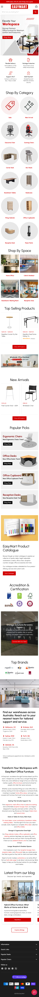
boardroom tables (30, 820)
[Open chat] (34, 992)
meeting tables (8, 822)
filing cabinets (9, 834)
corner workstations (19, 820)
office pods (18, 852)
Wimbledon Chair (28, 406)
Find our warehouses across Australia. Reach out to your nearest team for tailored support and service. (19, 717)
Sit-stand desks (7, 820)
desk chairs (33, 811)
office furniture (17, 783)
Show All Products (19, 347)
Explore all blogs (19, 930)
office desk (28, 825)
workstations (21, 858)
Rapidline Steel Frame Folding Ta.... (29, 335)
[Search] (35, 12)
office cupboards (24, 834)
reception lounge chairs (21, 807)
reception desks (7, 852)
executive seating (31, 804)
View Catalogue (9, 573)
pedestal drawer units (19, 840)
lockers (16, 834)
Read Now (18, 920)
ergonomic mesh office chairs (15, 804)
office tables (21, 827)
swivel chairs (21, 813)
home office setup (21, 793)
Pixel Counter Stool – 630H (10, 406)
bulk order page (11, 860)
